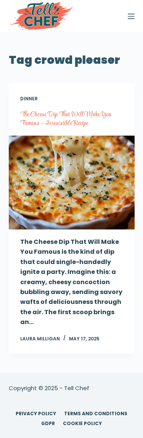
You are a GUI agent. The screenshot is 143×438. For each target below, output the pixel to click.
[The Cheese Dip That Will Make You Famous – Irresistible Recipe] (72, 183)
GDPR (48, 424)
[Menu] (131, 16)
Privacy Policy (36, 414)
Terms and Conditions (95, 414)
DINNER (29, 98)
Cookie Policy (82, 424)
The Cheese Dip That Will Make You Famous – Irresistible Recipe (65, 118)
